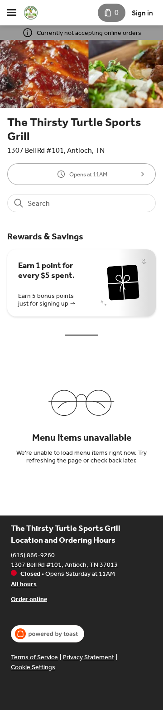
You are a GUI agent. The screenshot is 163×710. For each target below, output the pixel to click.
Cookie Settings (33, 667)
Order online (29, 599)
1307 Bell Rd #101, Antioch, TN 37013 (64, 564)
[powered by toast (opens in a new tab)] (47, 633)
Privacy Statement (88, 657)
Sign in (142, 13)
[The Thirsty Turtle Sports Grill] (31, 12)
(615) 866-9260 (33, 555)
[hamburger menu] (11, 13)
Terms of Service (34, 657)
